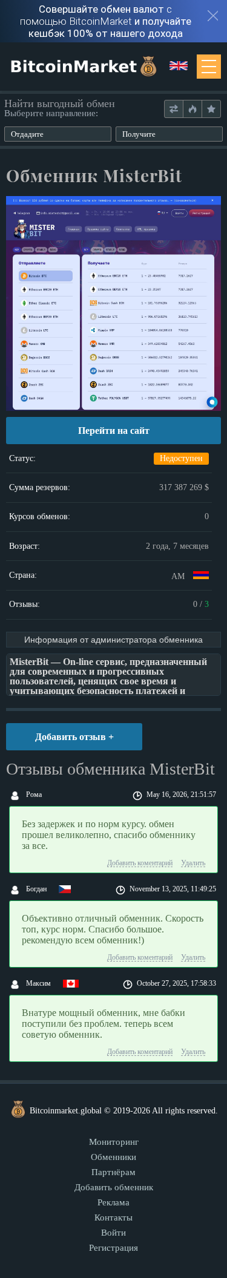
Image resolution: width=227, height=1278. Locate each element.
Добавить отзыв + (74, 737)
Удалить (193, 863)
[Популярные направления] (192, 109)
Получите (139, 134)
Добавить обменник (113, 1187)
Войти (113, 1232)
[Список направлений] (174, 109)
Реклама (113, 1202)
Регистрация (113, 1248)
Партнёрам (113, 1172)
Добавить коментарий (140, 863)
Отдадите (27, 134)
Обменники (113, 1157)
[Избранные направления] (211, 109)
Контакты (113, 1217)
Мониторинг (114, 1142)
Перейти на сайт (114, 430)
